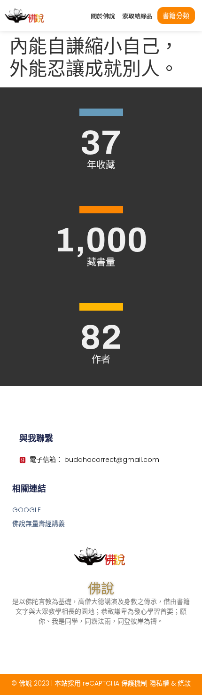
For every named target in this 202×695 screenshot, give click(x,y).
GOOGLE (26, 510)
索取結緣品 (137, 15)
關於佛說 (103, 15)
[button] (176, 15)
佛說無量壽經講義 (38, 523)
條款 (184, 683)
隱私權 (159, 683)
